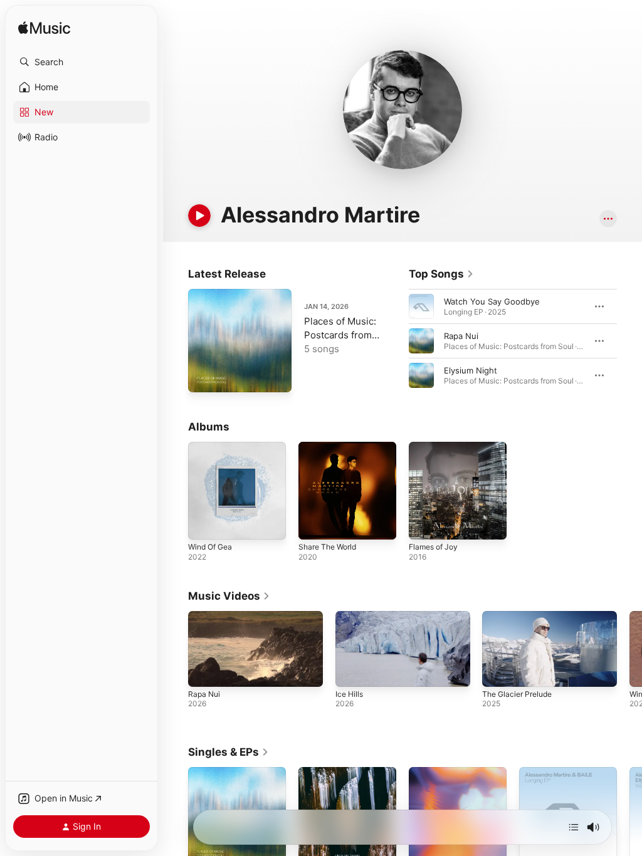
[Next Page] (629, 341)
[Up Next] (573, 827)
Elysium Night (470, 370)
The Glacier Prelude (517, 694)
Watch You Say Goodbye (492, 301)
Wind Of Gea (210, 546)
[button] (81, 62)
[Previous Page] (396, 341)
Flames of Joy (433, 546)
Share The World (327, 546)
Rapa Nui (461, 336)
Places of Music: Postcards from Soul (340, 335)
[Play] (199, 215)
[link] (441, 274)
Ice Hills (349, 694)
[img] (44, 28)
